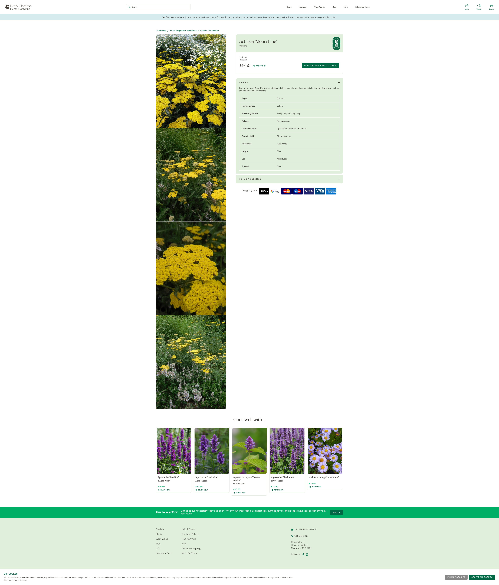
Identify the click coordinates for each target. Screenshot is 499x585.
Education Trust (362, 7)
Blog (334, 7)
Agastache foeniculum (206, 477)
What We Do (319, 7)
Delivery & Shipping (191, 549)
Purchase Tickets (190, 534)
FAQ (184, 544)
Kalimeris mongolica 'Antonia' (324, 477)
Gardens (302, 7)
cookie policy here (19, 580)
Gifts (346, 7)
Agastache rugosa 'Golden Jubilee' (246, 479)
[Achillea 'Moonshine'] (191, 81)
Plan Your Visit (189, 539)
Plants (288, 7)
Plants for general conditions (183, 31)
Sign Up (336, 513)
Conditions (161, 31)
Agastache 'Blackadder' (283, 477)
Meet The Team (189, 553)
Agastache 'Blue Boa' (168, 477)
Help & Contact (189, 529)
